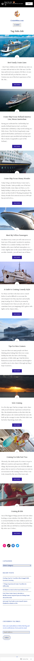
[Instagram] (4, 545)
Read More (17, 84)
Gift (29, 3)
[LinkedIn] (13, 545)
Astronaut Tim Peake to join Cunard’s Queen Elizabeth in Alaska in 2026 (15, 602)
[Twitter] (17, 545)
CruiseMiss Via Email (11, 621)
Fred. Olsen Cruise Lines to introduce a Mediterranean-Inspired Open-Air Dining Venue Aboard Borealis (16, 595)
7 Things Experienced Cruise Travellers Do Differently (14, 585)
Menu (17, 24)
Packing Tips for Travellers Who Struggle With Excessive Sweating (16, 579)
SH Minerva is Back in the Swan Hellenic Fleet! (15, 590)
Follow (7, 637)
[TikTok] (8, 545)
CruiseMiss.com (17, 20)
